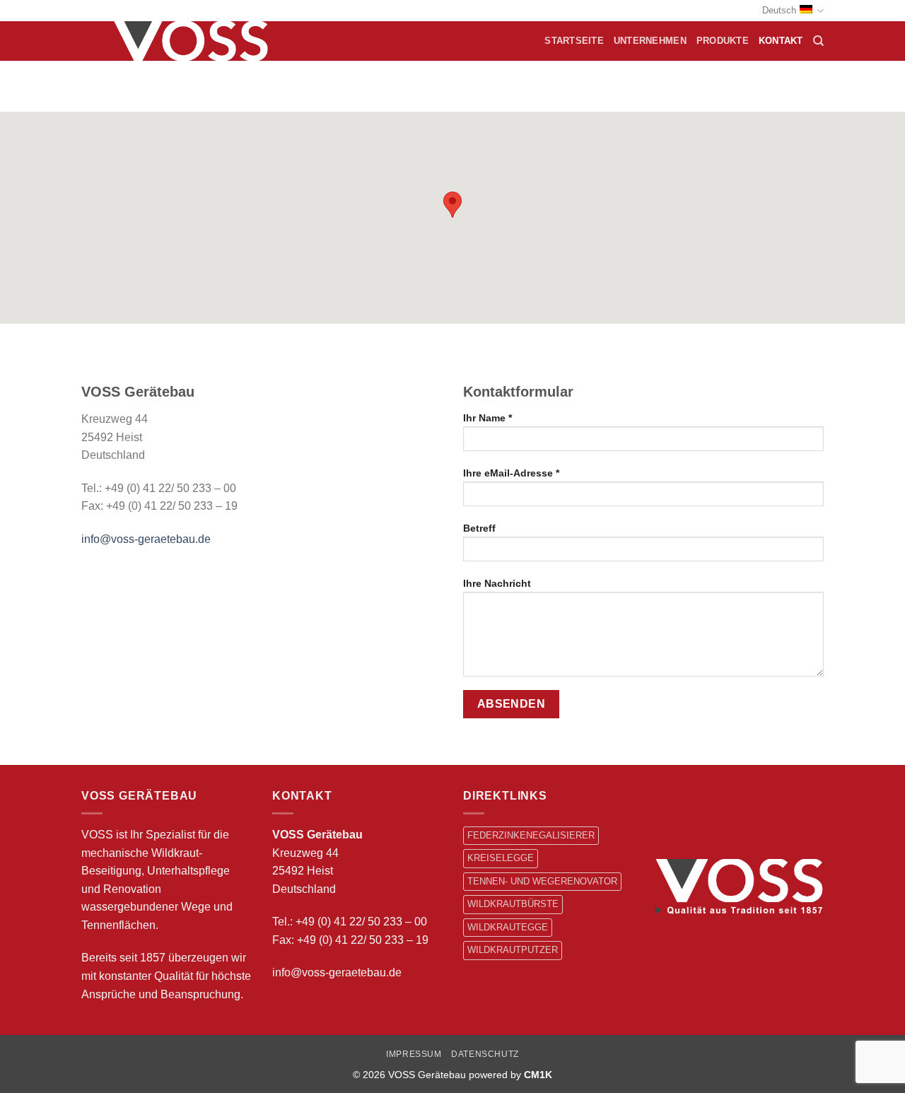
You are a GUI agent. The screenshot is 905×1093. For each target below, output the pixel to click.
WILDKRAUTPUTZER (512, 950)
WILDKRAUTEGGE (507, 927)
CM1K (538, 1074)
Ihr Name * (487, 417)
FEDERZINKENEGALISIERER (531, 835)
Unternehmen (650, 40)
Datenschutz (485, 1054)
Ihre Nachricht (497, 583)
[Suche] (818, 41)
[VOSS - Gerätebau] (195, 41)
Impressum (414, 1054)
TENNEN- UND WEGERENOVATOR (542, 881)
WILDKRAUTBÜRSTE (513, 904)
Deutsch (779, 10)
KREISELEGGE (500, 858)
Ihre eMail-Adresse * (511, 473)
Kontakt (781, 40)
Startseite (574, 40)
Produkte (722, 40)
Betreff (479, 528)
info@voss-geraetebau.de (146, 539)
